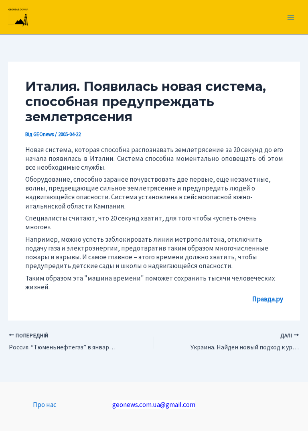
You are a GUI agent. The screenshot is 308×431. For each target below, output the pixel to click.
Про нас (45, 404)
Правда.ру (267, 299)
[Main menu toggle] (291, 17)
